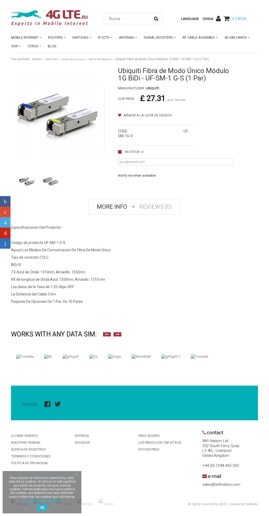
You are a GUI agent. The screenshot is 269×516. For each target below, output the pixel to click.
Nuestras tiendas (25, 443)
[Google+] (5, 212)
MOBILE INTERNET (25, 37)
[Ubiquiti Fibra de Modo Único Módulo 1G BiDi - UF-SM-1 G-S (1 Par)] (27, 181)
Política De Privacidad (29, 463)
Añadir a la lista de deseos (147, 115)
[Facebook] (5, 201)
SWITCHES (80, 37)
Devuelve (82, 443)
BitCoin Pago (148, 449)
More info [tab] (112, 206)
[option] (25, 357)
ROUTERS (55, 37)
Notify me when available (137, 175)
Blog (52, 46)
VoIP (14, 46)
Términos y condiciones (30, 456)
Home (36, 59)
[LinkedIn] (5, 243)
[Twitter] (5, 222)
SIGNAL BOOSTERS (158, 37)
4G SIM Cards (235, 37)
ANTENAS (126, 37)
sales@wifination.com (221, 484)
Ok (42, 507)
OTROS (33, 46)
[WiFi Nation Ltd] (49, 18)
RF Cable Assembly (199, 37)
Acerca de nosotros (28, 449)
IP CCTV (104, 37)
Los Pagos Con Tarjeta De (160, 443)
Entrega (82, 436)
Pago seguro (149, 436)
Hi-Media (251, 504)
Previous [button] (107, 334)
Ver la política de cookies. (42, 500)
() (239, 19)
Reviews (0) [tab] (155, 206)
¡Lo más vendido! (24, 436)
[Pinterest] (5, 233)
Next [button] (117, 334)
